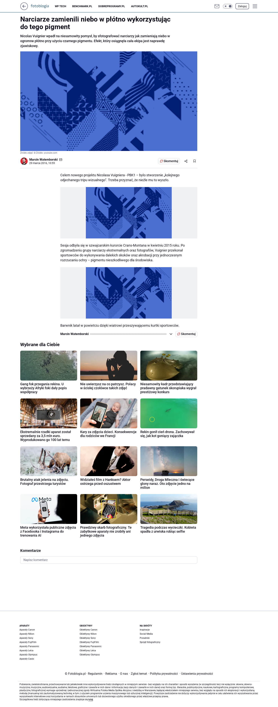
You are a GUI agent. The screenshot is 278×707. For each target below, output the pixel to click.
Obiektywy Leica (88, 650)
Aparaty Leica (26, 650)
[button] (227, 6)
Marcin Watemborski (43, 159)
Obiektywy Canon (88, 629)
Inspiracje (145, 629)
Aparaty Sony (26, 638)
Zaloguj (242, 6)
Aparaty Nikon (26, 634)
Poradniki (145, 638)
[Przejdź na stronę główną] (24, 9)
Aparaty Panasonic (29, 646)
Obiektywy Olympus (90, 654)
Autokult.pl (139, 6)
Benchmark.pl (82, 6)
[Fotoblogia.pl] (43, 6)
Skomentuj (171, 161)
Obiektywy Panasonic (91, 646)
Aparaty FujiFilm (27, 642)
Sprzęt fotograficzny (150, 642)
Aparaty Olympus (28, 654)
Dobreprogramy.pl (111, 6)
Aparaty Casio (26, 658)
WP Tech (60, 6)
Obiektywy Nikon (88, 634)
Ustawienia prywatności (196, 673)
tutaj (90, 699)
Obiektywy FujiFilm (89, 642)
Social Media (146, 634)
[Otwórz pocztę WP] (217, 6)
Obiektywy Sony (88, 638)
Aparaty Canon (27, 629)
